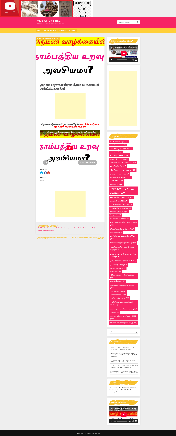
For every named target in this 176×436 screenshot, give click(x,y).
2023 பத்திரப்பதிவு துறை (119, 142)
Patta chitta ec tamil (116, 162)
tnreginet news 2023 (119, 201)
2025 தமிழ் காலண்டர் (121, 148)
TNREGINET (55, 38)
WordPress (97, 433)
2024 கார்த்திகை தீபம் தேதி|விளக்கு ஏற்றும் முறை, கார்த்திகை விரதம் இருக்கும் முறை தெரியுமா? (52, 238)
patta (113, 159)
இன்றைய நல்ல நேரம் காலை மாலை (123, 223)
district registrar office (116, 152)
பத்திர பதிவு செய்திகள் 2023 (118, 294)
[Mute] (133, 60)
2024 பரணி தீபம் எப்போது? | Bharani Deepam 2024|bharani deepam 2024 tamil (88, 238)
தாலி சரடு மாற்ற (115, 271)
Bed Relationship (42, 227)
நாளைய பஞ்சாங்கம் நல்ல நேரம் (122, 286)
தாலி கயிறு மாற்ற (118, 265)
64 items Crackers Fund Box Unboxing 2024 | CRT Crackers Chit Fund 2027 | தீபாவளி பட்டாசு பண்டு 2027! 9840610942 (123, 355)
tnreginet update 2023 (119, 211)
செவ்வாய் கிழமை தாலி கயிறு (123, 243)
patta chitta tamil (130, 162)
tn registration (115, 215)
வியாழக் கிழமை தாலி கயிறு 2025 (123, 317)
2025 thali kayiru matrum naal (118, 145)
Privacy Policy (62, 30)
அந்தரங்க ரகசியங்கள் (43, 225)
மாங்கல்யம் (114, 312)
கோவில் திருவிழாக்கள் (116, 232)
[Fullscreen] (136, 60)
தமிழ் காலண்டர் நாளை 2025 (123, 261)
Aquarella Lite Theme (81, 433)
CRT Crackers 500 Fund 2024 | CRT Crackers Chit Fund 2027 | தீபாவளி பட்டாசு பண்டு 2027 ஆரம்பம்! (124, 348)
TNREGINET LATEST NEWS (122, 190)
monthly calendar (119, 155)
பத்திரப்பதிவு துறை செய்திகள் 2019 (121, 303)
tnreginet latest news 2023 (121, 197)
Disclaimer (72, 30)
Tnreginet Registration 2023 (121, 204)
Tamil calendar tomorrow (122, 170)
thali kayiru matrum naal (119, 174)
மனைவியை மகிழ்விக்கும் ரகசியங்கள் (46, 230)
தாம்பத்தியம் (53, 225)
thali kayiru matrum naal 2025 (120, 177)
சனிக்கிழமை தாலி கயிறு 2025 (122, 237)
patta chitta (123, 159)
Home (38, 30)
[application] (123, 53)
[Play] (111, 60)
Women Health (50, 227)
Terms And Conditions (50, 30)
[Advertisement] (70, 106)
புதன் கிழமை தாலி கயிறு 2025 (123, 309)
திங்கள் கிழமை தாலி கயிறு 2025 (122, 276)
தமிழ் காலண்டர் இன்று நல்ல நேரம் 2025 (123, 255)
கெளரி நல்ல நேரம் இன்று (121, 229)
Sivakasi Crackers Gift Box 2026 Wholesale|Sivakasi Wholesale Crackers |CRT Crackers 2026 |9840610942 (124, 372)
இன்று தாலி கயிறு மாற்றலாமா (119, 218)
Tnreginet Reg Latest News (120, 208)
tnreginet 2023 (116, 184)
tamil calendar (118, 166)
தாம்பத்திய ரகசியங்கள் (60, 227)
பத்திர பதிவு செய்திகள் (118, 291)
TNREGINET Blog (49, 21)
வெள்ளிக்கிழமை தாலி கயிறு (123, 323)
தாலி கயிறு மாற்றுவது (117, 268)
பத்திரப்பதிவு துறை (119, 298)
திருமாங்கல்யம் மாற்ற (117, 281)
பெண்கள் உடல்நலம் (92, 227)
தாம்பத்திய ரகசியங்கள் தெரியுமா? (73, 227)
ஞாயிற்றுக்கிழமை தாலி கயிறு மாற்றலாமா (122, 248)
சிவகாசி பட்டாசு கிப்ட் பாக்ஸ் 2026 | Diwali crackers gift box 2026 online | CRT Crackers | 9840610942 (124, 366)
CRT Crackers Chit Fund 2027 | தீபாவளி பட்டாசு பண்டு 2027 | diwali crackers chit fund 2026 (123, 361)
